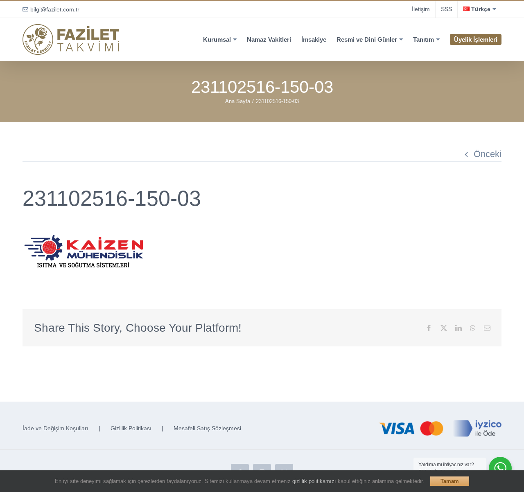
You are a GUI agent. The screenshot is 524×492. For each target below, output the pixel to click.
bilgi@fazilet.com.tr (54, 9)
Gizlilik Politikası (131, 428)
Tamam (449, 481)
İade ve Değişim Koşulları (55, 428)
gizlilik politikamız (313, 481)
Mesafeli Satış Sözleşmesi (207, 428)
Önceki (487, 154)
